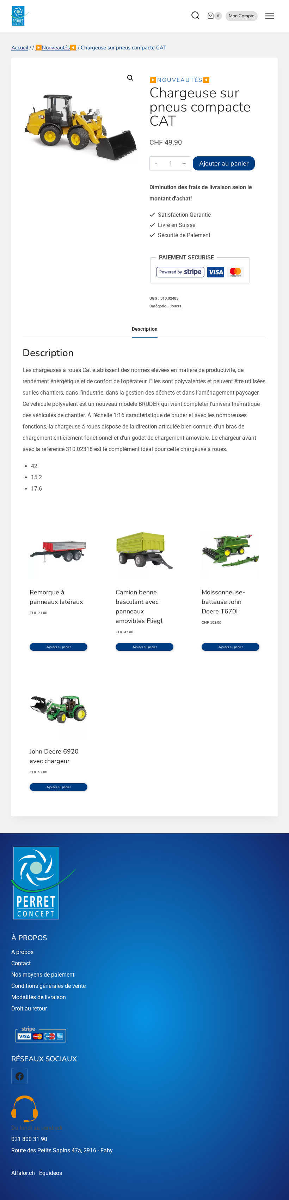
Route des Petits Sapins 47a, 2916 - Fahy (62, 1150)
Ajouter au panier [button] (59, 647)
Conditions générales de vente (48, 986)
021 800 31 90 (29, 1139)
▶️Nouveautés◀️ (179, 80)
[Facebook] (19, 1076)
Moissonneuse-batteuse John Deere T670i (223, 602)
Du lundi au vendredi (36, 1127)
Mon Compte (241, 16)
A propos (22, 952)
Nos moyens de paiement (42, 974)
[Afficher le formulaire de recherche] (196, 16)
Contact (21, 963)
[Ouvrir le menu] (269, 15)
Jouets (176, 306)
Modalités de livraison (38, 997)
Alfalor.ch (23, 1173)
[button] (130, 78)
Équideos (50, 1173)
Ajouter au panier (223, 163)
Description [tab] (145, 329)
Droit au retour (29, 1008)
